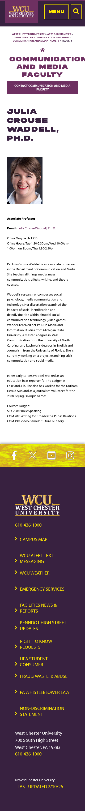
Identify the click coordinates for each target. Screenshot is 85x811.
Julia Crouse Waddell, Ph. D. (37, 228)
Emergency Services (42, 589)
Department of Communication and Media (41, 37)
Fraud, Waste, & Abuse (44, 676)
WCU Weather (35, 573)
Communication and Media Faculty (36, 40)
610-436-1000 (28, 525)
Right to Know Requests (36, 644)
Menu (56, 11)
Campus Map (33, 539)
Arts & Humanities (59, 34)
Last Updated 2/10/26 (40, 786)
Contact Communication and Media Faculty (42, 87)
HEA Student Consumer (34, 661)
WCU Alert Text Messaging (36, 558)
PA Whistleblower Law (44, 692)
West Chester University (28, 34)
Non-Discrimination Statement (42, 711)
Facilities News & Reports (38, 608)
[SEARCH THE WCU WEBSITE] (76, 11)
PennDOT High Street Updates (43, 625)
